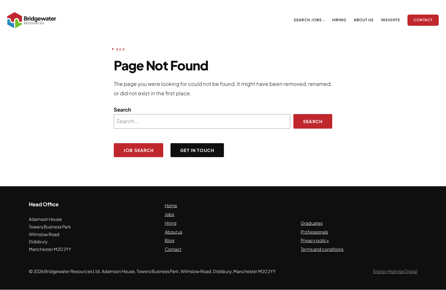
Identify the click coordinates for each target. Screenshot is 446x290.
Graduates (312, 223)
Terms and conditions (322, 249)
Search (122, 109)
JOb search (138, 150)
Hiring (170, 223)
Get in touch (197, 150)
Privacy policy (315, 240)
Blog (169, 240)
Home (171, 205)
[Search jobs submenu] (324, 20)
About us (173, 231)
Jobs (169, 214)
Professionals (314, 231)
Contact (173, 249)
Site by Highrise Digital (395, 271)
